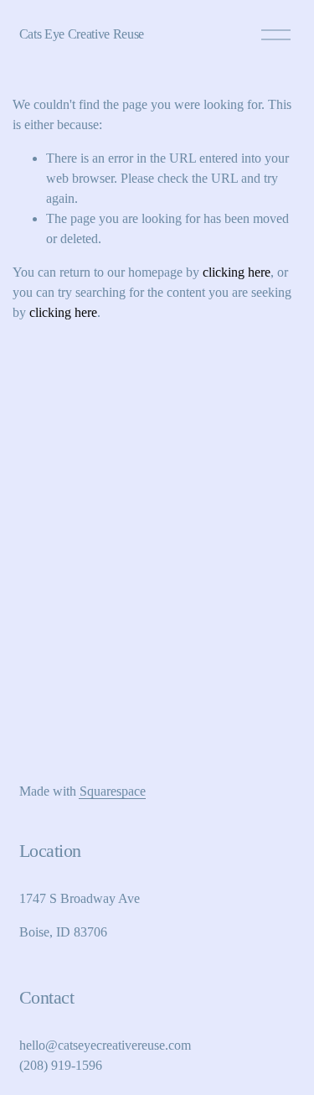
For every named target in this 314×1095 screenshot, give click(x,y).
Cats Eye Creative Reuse (82, 34)
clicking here (236, 272)
